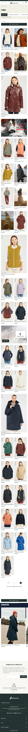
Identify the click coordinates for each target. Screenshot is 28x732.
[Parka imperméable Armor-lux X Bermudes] (13, 627)
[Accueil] (14, 2)
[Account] (23, 3)
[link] (8, 583)
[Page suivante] (21, 583)
